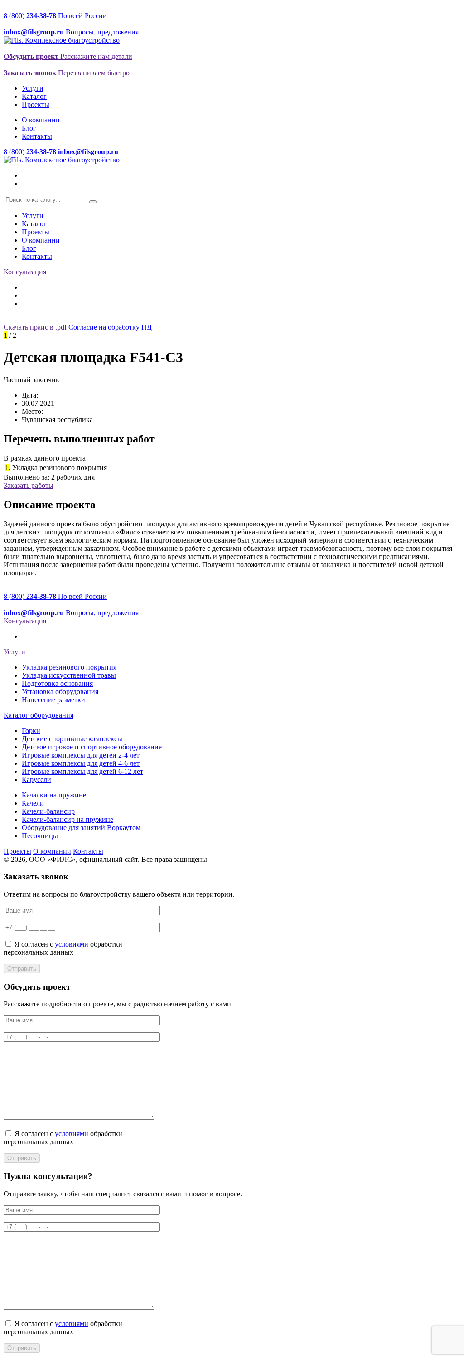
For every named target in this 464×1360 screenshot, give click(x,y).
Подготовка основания (57, 683)
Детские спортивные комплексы (72, 739)
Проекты (35, 104)
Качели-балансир (48, 811)
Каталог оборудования (38, 715)
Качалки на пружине (54, 795)
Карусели (36, 779)
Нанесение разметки (53, 700)
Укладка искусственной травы (69, 675)
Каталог (34, 96)
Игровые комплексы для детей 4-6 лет (81, 763)
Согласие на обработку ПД (110, 327)
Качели (33, 803)
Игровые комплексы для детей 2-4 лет (81, 755)
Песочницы (40, 836)
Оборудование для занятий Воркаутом (81, 827)
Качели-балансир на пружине (67, 819)
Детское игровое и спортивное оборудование (92, 747)
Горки (31, 730)
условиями (71, 944)
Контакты (37, 136)
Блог (29, 128)
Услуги (33, 88)
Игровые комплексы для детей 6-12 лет (82, 771)
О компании (41, 120)
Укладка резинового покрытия (69, 667)
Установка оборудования (60, 691)
